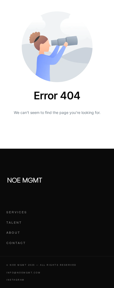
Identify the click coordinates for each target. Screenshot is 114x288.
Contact (16, 243)
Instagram (15, 279)
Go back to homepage (57, 133)
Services (16, 212)
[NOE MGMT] (24, 180)
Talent (14, 222)
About (13, 232)
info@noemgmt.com (23, 272)
